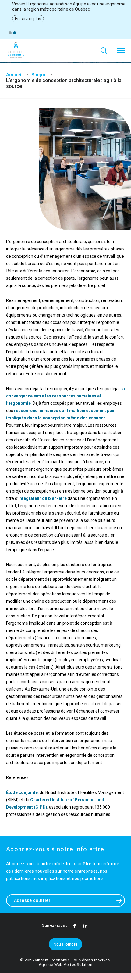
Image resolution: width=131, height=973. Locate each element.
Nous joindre (66, 944)
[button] (10, 32)
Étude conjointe (22, 792)
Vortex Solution (78, 964)
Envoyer (119, 900)
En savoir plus (28, 18)
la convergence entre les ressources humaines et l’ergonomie (65, 396)
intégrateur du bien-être (42, 498)
